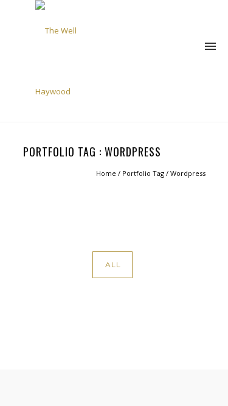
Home (106, 173)
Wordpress (188, 173)
